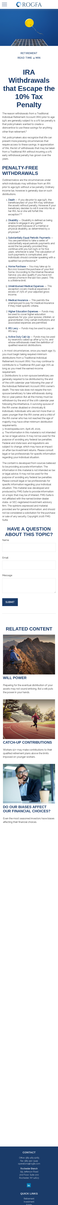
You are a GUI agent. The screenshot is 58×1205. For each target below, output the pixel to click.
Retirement (29, 1198)
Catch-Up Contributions (27, 742)
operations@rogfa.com (29, 1164)
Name (5, 540)
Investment (29, 1202)
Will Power (14, 678)
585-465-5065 (32, 1158)
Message (7, 575)
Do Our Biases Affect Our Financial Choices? (27, 809)
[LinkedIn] (29, 1185)
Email (5, 557)
